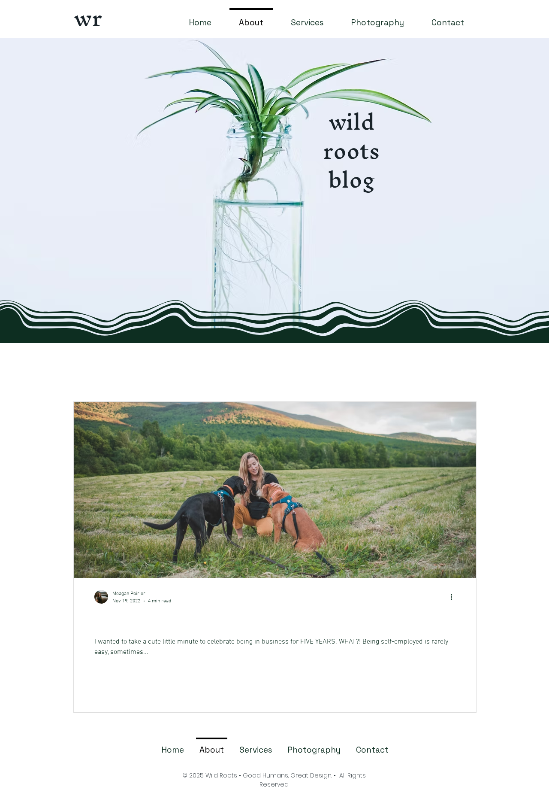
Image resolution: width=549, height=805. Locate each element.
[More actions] (454, 597)
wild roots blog (351, 150)
